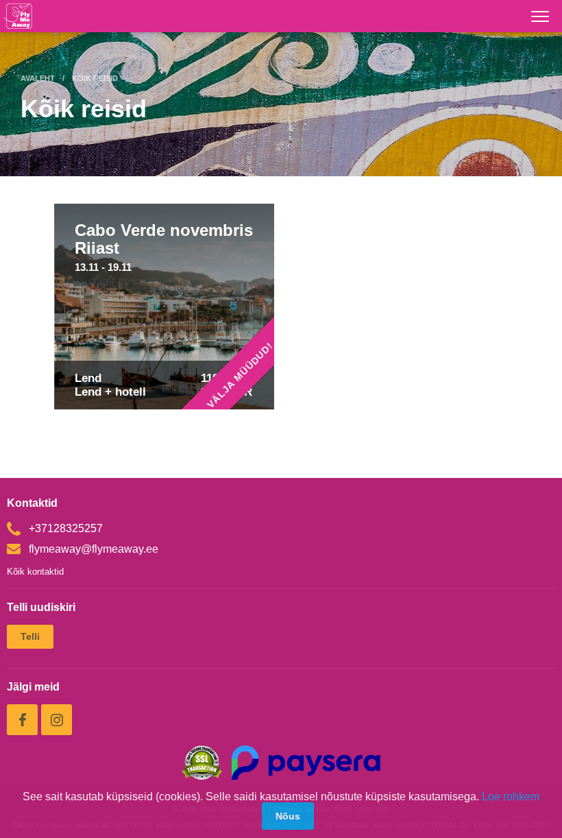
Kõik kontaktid (35, 571)
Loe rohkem (510, 796)
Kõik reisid (95, 78)
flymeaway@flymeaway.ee (93, 549)
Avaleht (38, 78)
